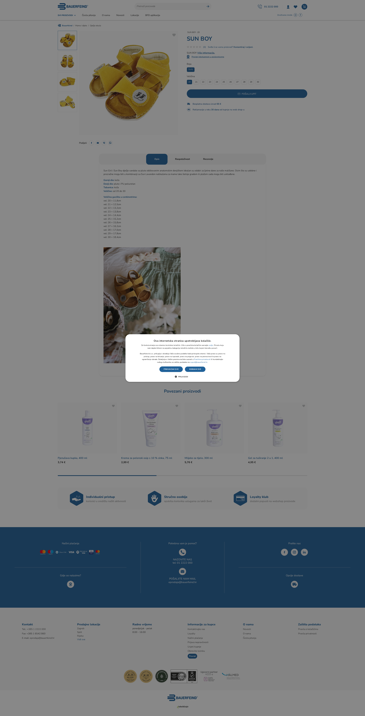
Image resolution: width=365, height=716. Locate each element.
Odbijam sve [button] (195, 369)
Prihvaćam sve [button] (171, 369)
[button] (182, 376)
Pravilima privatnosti (202, 359)
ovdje (211, 345)
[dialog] (182, 358)
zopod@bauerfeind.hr (198, 362)
